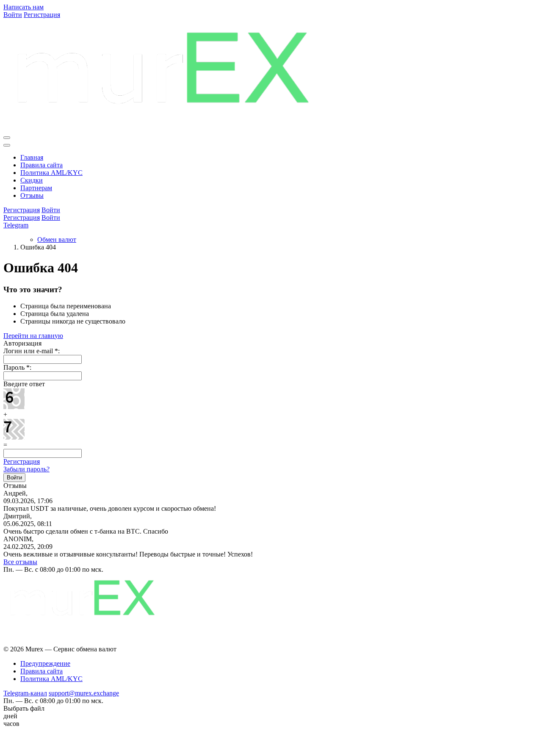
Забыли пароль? (26, 469)
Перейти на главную (33, 335)
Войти (12, 14)
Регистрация (42, 14)
